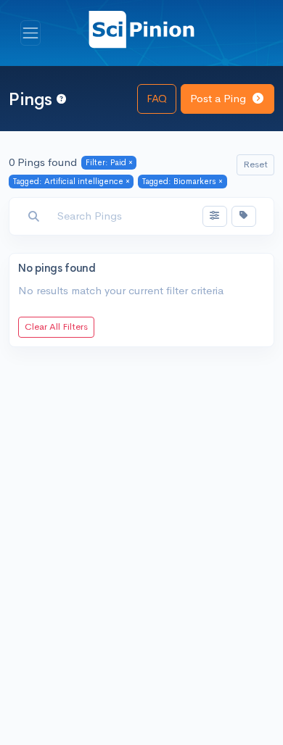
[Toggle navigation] (30, 33)
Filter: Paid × (109, 162)
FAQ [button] (157, 98)
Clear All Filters (56, 326)
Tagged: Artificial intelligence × (71, 181)
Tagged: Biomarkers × (182, 181)
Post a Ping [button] (219, 98)
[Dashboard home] (141, 29)
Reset (255, 164)
